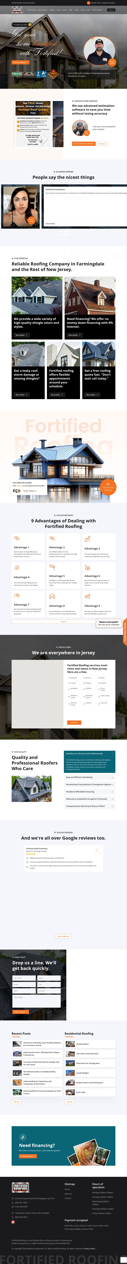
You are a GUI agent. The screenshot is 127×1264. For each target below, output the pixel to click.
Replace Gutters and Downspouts (89, 1082)
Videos (77, 10)
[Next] (66, 233)
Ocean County (105, 695)
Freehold (88, 683)
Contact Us (74, 723)
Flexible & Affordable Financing (80, 791)
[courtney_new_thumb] (20, 206)
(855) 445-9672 (21, 1217)
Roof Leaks (80, 1092)
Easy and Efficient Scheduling (79, 777)
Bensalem (74, 678)
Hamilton (103, 683)
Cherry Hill (104, 703)
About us (68, 1193)
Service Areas (32, 10)
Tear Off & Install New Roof (87, 1054)
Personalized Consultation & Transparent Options (88, 784)
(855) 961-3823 (21, 1202)
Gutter (65, 10)
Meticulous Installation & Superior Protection (86, 799)
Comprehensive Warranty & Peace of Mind (85, 806)
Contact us (111, 10)
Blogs (70, 10)
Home (67, 1189)
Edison (103, 678)
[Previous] (61, 233)
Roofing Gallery (82, 1044)
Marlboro (88, 688)
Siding (58, 10)
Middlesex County (74, 696)
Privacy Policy (89, 1248)
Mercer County (103, 689)
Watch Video (112, 62)
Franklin (73, 683)
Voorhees (88, 703)
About (83, 10)
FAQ (88, 10)
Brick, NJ (88, 678)
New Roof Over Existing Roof (88, 1063)
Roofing (51, 10)
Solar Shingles (42, 10)
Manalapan (74, 688)
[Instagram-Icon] (13, 1222)
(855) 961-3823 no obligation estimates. (103, 3)
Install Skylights (82, 1073)
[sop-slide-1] (33, 124)
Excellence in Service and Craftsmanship (84, 753)
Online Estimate (97, 10)
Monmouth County (89, 696)
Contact (68, 1198)
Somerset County (74, 704)
